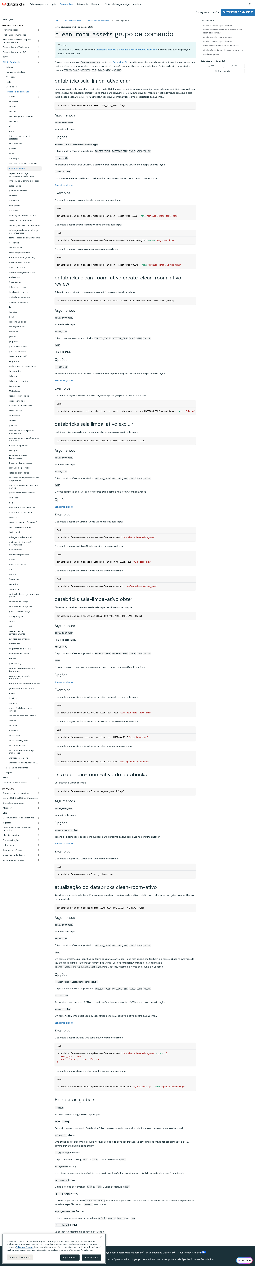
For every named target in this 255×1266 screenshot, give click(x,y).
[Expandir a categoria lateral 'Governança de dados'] (39, 855)
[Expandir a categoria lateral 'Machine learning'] (39, 835)
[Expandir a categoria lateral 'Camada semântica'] (39, 850)
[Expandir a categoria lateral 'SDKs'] (39, 778)
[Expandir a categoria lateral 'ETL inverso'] (39, 845)
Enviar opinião (224, 71)
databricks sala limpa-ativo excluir (218, 37)
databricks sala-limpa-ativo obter (218, 41)
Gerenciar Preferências (20, 1257)
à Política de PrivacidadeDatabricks (138, 49)
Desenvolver (66, 4)
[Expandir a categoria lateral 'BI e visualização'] (39, 840)
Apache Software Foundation (198, 1259)
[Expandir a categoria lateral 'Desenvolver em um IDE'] (39, 52)
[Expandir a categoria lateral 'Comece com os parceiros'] (39, 793)
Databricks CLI (120, 62)
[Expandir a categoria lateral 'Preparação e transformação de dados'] (39, 829)
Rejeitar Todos (70, 1257)
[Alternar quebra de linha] (186, 411)
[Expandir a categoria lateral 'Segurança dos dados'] (39, 860)
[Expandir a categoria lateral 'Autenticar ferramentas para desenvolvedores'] (39, 41)
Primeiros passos (39, 4)
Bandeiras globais (64, 185)
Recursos (96, 4)
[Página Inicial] (57, 20)
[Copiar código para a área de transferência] (192, 105)
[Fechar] (101, 1237)
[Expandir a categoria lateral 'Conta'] (39, 97)
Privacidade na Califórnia (159, 1252)
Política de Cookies (24, 1247)
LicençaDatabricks (106, 49)
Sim (212, 65)
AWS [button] (214, 12)
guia (54, 4)
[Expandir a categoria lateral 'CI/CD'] (39, 57)
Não (235, 65)
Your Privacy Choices (189, 1252)
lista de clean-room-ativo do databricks (221, 45)
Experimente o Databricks (238, 12)
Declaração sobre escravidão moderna (120, 1252)
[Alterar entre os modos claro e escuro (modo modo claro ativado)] (250, 4)
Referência (82, 4)
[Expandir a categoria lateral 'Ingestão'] (39, 823)
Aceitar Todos (91, 1257)
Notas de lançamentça (117, 4)
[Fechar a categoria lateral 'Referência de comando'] (39, 92)
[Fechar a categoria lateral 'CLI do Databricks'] (39, 62)
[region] (54, 1249)
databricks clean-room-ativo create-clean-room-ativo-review (223, 31)
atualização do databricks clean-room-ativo (223, 50)
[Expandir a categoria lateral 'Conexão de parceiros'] (39, 803)
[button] (21, 30)
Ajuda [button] (136, 4)
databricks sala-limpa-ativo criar (217, 25)
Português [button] (201, 12)
